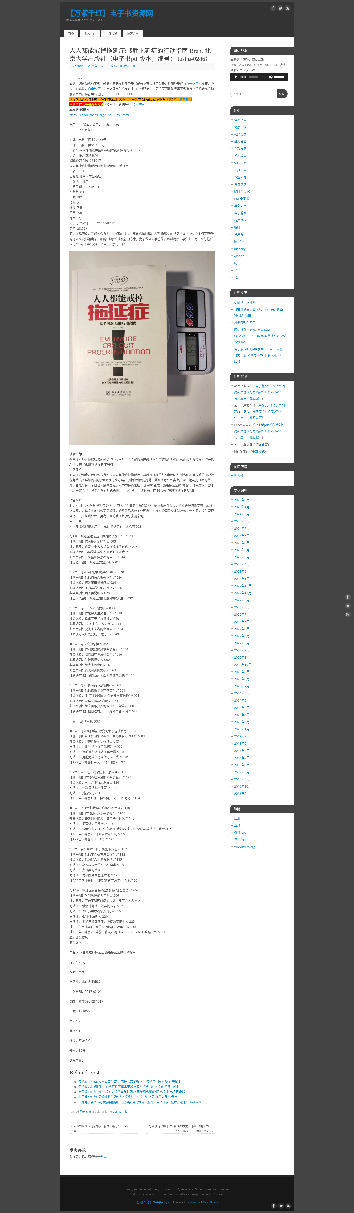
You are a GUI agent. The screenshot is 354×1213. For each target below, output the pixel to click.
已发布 (238, 234)
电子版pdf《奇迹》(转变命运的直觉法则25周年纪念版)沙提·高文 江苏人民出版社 (133, 1092)
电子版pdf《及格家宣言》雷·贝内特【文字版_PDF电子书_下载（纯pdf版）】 (130, 1081)
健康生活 (240, 127)
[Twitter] (280, 9)
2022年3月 (242, 643)
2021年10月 (242, 664)
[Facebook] (273, 9)
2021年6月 (242, 693)
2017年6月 (242, 779)
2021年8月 (242, 679)
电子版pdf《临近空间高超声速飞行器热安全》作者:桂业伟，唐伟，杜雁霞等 (259, 392)
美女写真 (240, 206)
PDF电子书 (241, 199)
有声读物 (240, 220)
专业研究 (240, 177)
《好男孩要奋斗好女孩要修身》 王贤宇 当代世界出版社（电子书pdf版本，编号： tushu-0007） (143, 1102)
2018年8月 (242, 750)
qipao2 (239, 256)
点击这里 (192, 83)
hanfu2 (239, 242)
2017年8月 (242, 772)
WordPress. (211, 1202)
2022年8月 (242, 607)
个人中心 (89, 33)
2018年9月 (242, 743)
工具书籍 (240, 170)
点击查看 (139, 104)
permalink (120, 1112)
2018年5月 (242, 765)
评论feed (240, 840)
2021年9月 (242, 672)
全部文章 (240, 120)
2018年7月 (242, 758)
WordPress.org (244, 847)
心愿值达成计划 (245, 302)
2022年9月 (242, 600)
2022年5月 (242, 629)
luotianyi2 (241, 249)
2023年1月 (242, 579)
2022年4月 (242, 636)
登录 (103, 1156)
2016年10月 (242, 786)
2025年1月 (242, 507)
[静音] (271, 77)
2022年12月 (242, 586)
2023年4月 (242, 564)
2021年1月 (242, 729)
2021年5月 (242, 700)
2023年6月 (242, 550)
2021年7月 (242, 686)
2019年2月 (242, 736)
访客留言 (132, 33)
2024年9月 (242, 514)
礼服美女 (240, 134)
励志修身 (85, 1112)
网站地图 (236, 475)
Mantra (195, 1202)
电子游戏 (240, 213)
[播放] (236, 77)
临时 (237, 227)
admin (79, 66)
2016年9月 (242, 793)
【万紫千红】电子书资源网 (109, 13)
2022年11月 (242, 593)
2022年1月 (242, 657)
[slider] (280, 76)
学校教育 (240, 156)
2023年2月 (242, 571)
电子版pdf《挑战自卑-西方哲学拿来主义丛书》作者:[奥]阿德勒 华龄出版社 (129, 1086)
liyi (236, 263)
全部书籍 (117, 66)
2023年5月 (242, 557)
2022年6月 (242, 622)
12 (236, 277)
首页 (71, 33)
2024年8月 (242, 521)
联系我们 (185, 99)
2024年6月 (242, 536)
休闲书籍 (129, 66)
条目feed (240, 832)
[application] (259, 77)
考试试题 (240, 184)
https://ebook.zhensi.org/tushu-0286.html (99, 115)
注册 (237, 818)
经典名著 (240, 141)
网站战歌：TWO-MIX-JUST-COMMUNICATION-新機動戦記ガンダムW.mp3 (260, 336)
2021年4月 (242, 707)
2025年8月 (242, 500)
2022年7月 (242, 614)
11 (236, 270)
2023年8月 (242, 543)
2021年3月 (242, 715)
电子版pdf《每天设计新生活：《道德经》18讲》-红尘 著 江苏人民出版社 (127, 1097)
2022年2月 (242, 650)
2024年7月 (242, 528)
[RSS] (288, 9)
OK (280, 93)
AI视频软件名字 (244, 322)
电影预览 (111, 33)
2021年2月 (242, 722)
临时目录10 (242, 191)
